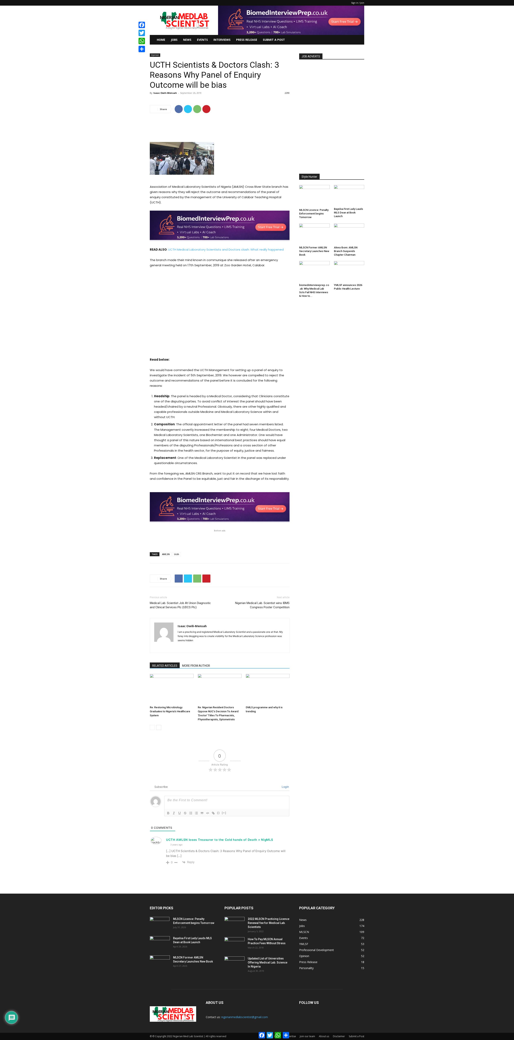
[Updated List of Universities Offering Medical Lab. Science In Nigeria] (234, 963)
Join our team (307, 1036)
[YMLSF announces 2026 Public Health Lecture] (349, 271)
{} (218, 812)
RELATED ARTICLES (164, 665)
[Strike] (185, 813)
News (187, 40)
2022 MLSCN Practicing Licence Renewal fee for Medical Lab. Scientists (268, 923)
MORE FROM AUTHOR (196, 665)
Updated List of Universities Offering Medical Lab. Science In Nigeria (267, 962)
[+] (224, 812)
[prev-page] (152, 727)
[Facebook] (179, 109)
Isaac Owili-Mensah (165, 92)
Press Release (246, 40)
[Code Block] (207, 813)
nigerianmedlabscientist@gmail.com (244, 1017)
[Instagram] (188, 647)
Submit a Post (356, 1036)
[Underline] (179, 813)
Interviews (221, 40)
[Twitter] (188, 109)
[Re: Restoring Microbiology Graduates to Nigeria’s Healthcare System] (172, 689)
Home (161, 40)
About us (324, 1036)
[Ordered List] (191, 813)
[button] (359, 40)
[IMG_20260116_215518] (220, 244)
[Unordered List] (196, 813)
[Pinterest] (206, 109)
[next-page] (158, 727)
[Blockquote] (202, 813)
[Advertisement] (220, 126)
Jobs (174, 40)
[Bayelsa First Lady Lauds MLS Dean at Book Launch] (349, 195)
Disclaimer (339, 1036)
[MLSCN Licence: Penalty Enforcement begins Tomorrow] (314, 196)
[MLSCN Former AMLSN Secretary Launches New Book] (314, 234)
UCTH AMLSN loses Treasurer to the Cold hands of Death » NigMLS (219, 840)
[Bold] (168, 813)
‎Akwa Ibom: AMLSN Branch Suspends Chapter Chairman (345, 251)
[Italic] (174, 813)
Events (202, 40)
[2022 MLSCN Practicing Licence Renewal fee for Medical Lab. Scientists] (234, 924)
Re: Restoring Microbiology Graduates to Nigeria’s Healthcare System (170, 711)
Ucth (176, 554)
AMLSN (166, 554)
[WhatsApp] (197, 109)
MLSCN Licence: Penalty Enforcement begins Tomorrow (313, 213)
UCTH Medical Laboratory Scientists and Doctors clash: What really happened (226, 249)
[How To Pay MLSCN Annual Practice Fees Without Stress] (234, 944)
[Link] (213, 813)
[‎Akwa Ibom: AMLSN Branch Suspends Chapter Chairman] (349, 234)
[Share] (142, 49)
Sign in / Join (357, 2)
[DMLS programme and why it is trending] (268, 689)
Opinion (155, 55)
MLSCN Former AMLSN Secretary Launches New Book (314, 251)
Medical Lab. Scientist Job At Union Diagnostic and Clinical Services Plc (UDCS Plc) (180, 605)
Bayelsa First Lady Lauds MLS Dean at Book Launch (348, 212)
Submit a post (274, 40)
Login (285, 786)
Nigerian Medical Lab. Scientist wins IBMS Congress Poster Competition (262, 605)
